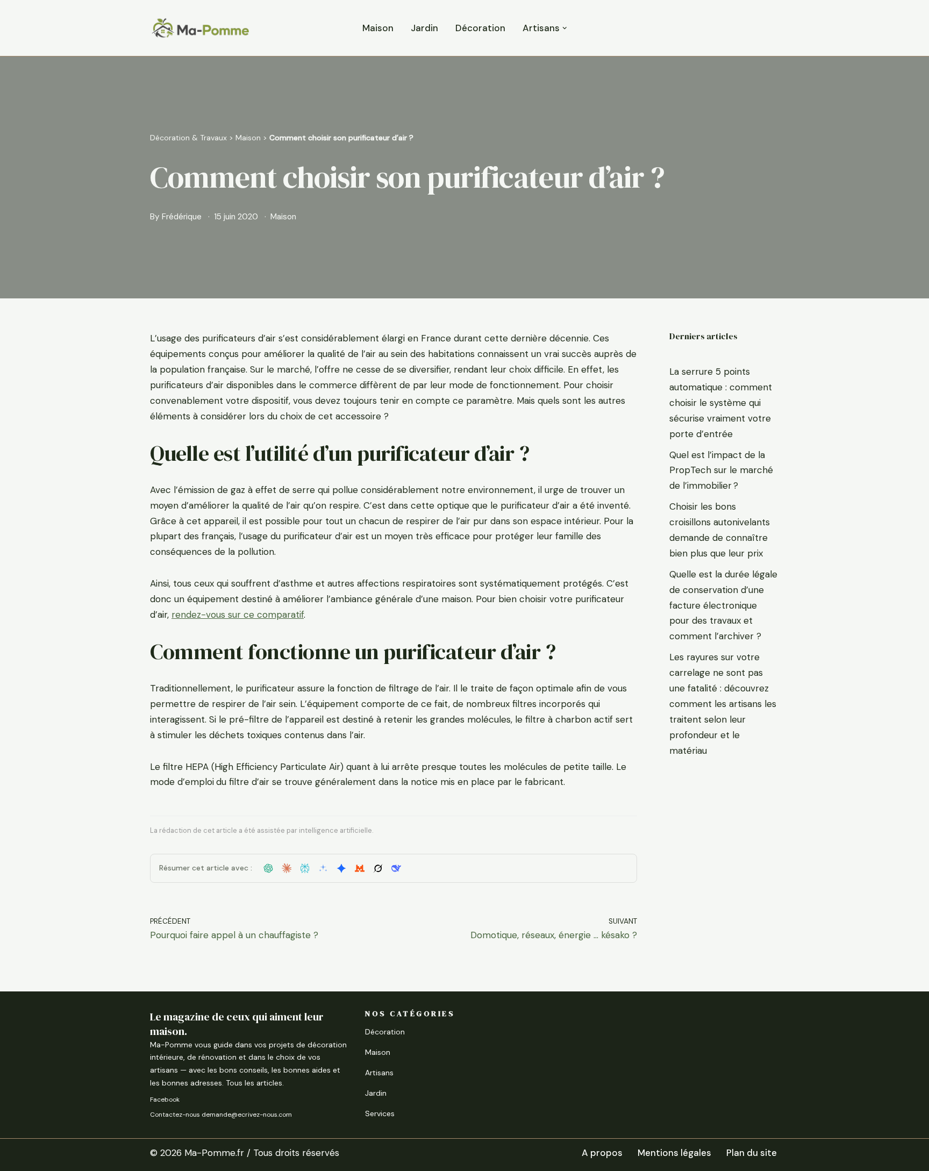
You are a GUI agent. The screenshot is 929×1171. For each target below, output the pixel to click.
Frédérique (182, 216)
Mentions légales (674, 1153)
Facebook (165, 1099)
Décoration (480, 28)
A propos (602, 1153)
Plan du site (751, 1153)
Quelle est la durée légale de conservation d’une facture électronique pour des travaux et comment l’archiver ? (723, 605)
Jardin (424, 28)
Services (380, 1113)
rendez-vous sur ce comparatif (237, 614)
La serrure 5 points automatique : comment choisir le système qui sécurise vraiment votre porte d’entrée (720, 403)
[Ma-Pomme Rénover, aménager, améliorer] (200, 28)
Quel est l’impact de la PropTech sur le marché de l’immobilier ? (721, 470)
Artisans (379, 1072)
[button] (564, 28)
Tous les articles (254, 1083)
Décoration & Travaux (188, 137)
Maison (378, 28)
